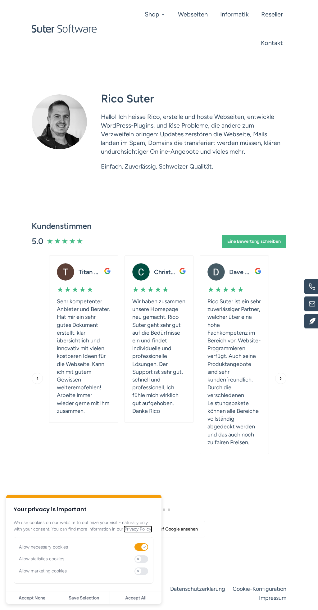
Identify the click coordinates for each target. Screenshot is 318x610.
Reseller (272, 14)
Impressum (272, 597)
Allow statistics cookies (41, 558)
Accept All (136, 597)
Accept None (32, 597)
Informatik (234, 14)
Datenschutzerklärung (197, 588)
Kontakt (272, 43)
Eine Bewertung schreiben (254, 241)
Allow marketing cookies (43, 570)
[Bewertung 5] (169, 509)
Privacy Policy (138, 529)
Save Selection (84, 597)
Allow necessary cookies (43, 546)
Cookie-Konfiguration (259, 588)
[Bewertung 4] (164, 509)
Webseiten (193, 14)
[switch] (141, 547)
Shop (152, 14)
